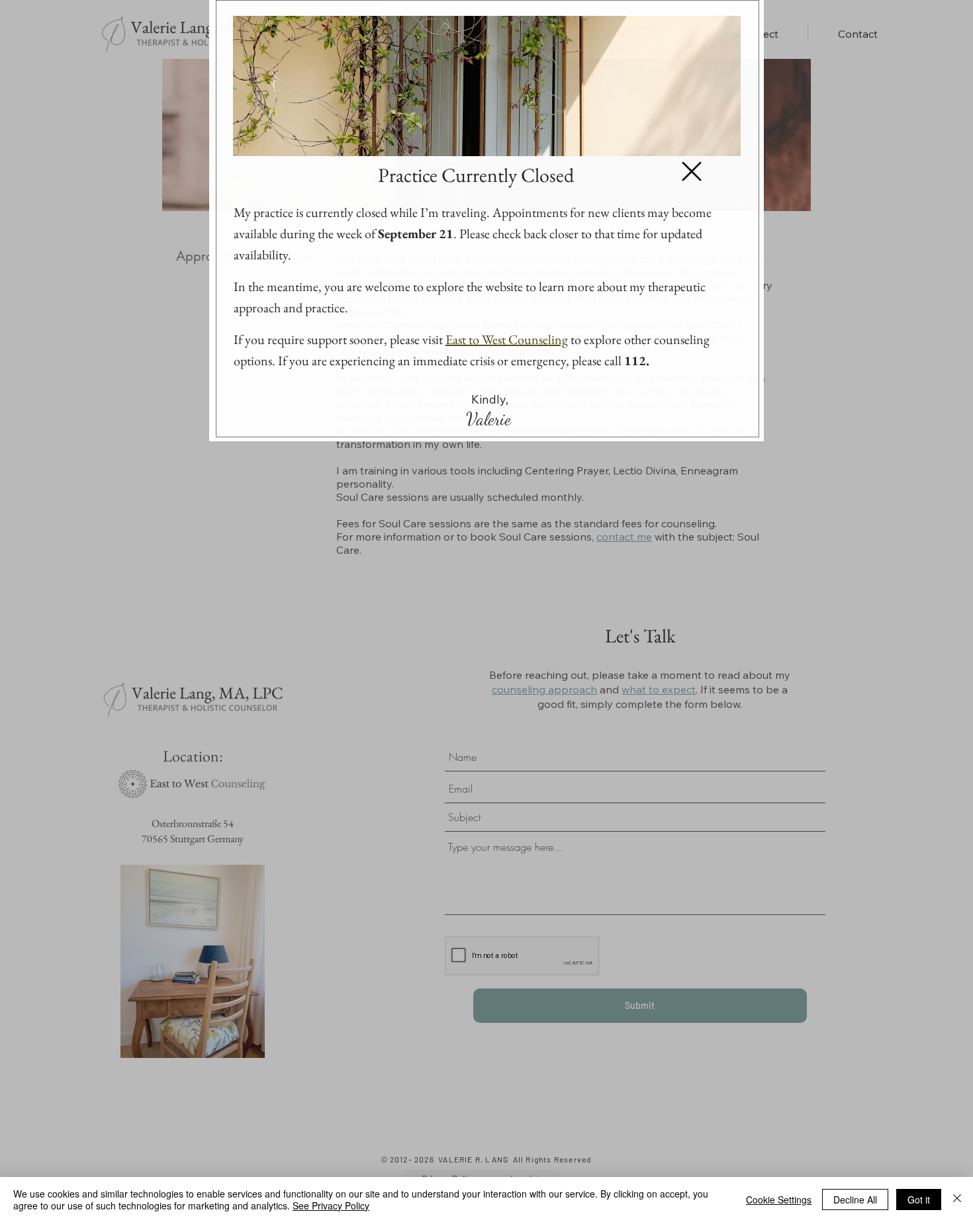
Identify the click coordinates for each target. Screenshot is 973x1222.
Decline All (855, 1199)
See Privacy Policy (331, 1205)
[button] (692, 171)
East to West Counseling (506, 339)
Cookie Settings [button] (778, 1199)
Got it (918, 1199)
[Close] (957, 1199)
